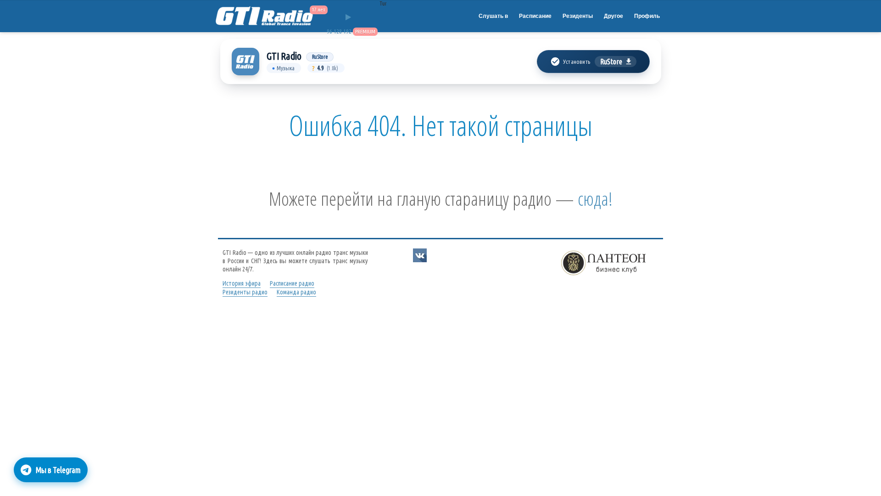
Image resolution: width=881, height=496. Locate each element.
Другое (613, 16)
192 (347, 31)
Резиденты (578, 16)
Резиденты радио (245, 292)
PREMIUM (365, 31)
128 (338, 31)
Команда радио (296, 292)
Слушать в (493, 16)
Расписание (535, 16)
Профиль (647, 16)
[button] (593, 61)
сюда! (595, 198)
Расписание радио (292, 283)
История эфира (242, 283)
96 (329, 31)
